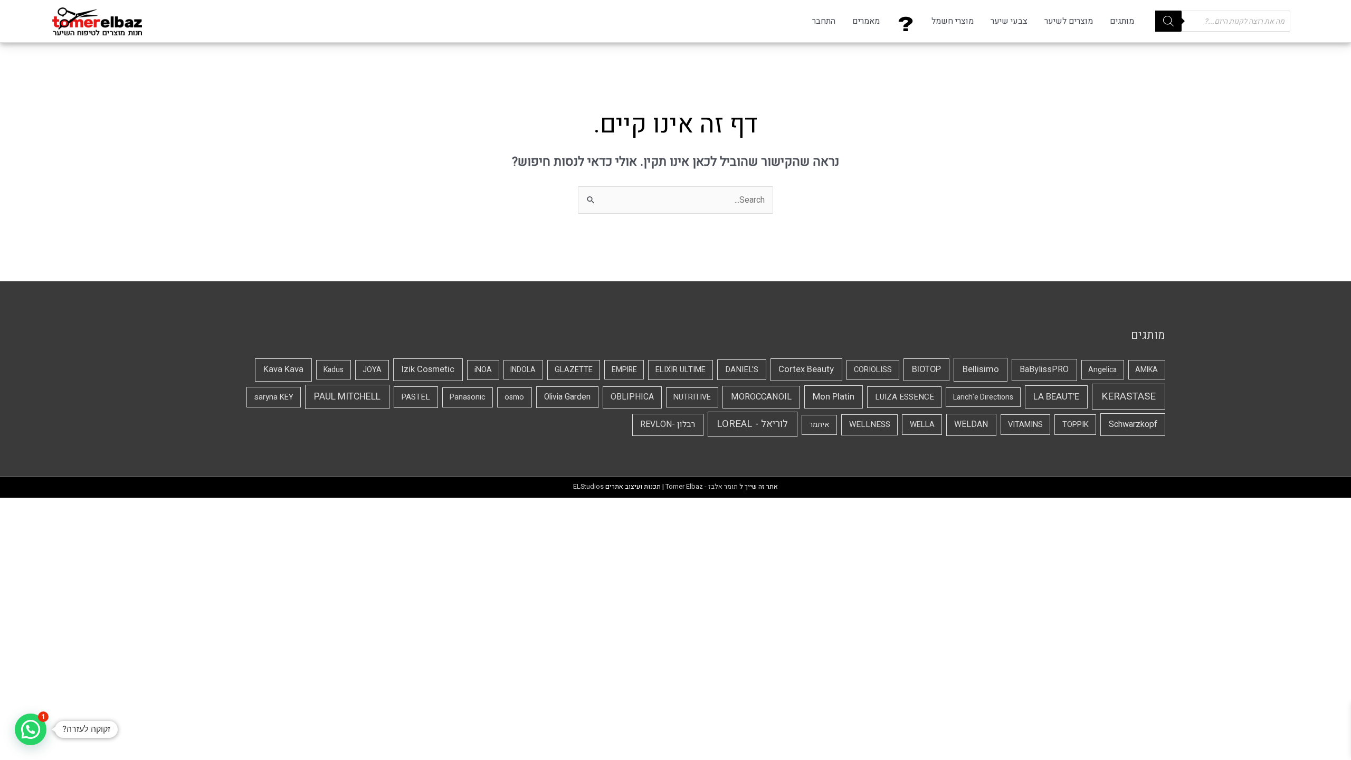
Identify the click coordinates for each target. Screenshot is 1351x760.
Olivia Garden (567, 397)
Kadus (334, 369)
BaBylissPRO (1044, 369)
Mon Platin (833, 396)
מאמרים (866, 21)
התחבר (823, 21)
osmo (514, 397)
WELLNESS (869, 424)
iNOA (483, 369)
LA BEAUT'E (1056, 396)
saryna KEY (273, 397)
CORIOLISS (873, 369)
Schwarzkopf (1133, 424)
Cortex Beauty (806, 369)
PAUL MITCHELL (347, 396)
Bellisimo (981, 369)
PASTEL (415, 397)
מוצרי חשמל (952, 21)
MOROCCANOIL (761, 397)
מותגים (1122, 21)
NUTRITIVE (692, 397)
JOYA (372, 369)
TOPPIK (1075, 424)
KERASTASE (1128, 396)
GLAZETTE (574, 369)
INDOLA (523, 369)
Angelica (1102, 369)
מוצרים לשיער (1068, 21)
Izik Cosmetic (428, 369)
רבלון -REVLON (667, 424)
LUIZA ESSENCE (904, 397)
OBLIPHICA (632, 397)
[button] (30, 729)
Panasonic (468, 397)
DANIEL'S (741, 369)
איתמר (819, 424)
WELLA (922, 424)
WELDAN (971, 424)
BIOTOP (926, 369)
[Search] (1168, 21)
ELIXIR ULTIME (680, 369)
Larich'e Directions (983, 397)
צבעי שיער (1009, 21)
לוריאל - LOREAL (752, 424)
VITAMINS (1025, 424)
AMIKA (1146, 369)
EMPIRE (624, 369)
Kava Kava (283, 369)
